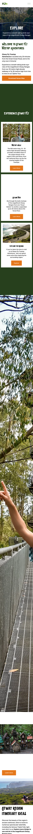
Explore (16, 263)
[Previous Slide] (3, 503)
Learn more (9, 773)
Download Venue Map (16, 78)
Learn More (16, 168)
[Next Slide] (30, 503)
